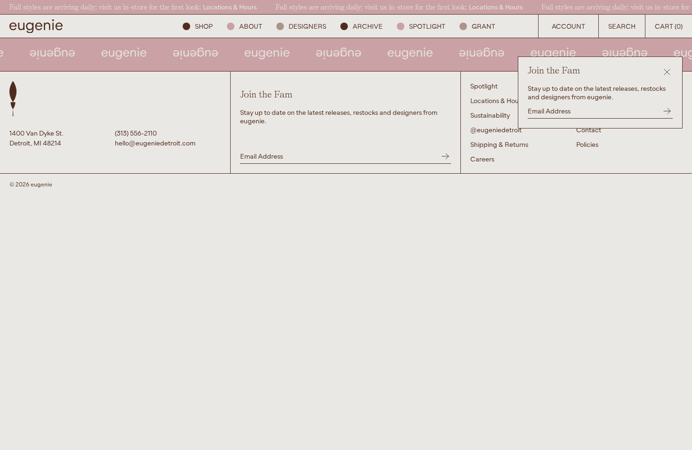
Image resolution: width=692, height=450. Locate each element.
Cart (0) (669, 26)
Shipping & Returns (499, 144)
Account (568, 26)
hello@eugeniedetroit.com (155, 143)
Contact (588, 130)
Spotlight (427, 26)
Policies (587, 144)
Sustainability (490, 115)
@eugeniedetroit (496, 130)
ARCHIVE (368, 26)
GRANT (483, 26)
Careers (482, 159)
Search (622, 26)
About (250, 26)
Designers (307, 26)
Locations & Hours (230, 7)
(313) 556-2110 (136, 133)
